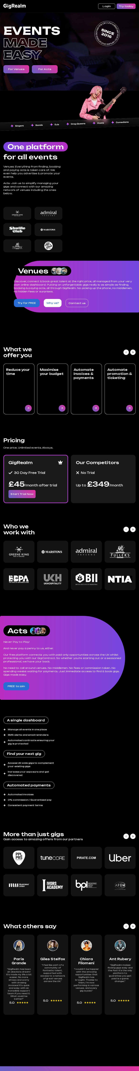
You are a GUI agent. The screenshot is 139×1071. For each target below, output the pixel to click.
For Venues (16, 69)
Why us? (52, 303)
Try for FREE (27, 303)
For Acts (44, 69)
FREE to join (16, 686)
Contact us (76, 303)
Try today (126, 6)
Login (107, 6)
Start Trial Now (22, 494)
